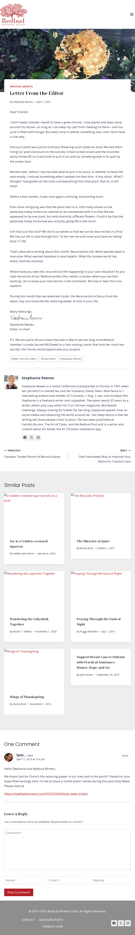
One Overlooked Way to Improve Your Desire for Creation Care (105, 456)
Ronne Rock (86, 548)
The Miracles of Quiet (93, 541)
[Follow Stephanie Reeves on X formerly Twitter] (31, 438)
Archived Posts (51, 920)
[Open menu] (131, 14)
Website (98, 880)
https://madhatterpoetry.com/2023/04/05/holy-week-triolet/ (46, 794)
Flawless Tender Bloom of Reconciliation (32, 454)
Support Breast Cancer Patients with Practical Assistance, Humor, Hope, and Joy (101, 662)
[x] (114, 923)
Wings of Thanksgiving (27, 697)
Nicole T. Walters (22, 631)
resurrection (48, 358)
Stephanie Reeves (23, 101)
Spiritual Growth (21, 86)
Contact (28, 920)
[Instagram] (128, 923)
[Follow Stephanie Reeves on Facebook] (25, 438)
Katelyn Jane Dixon (23, 553)
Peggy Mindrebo (89, 631)
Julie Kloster (86, 674)
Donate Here (53, 926)
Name (11, 880)
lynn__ (21, 755)
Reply (125, 755)
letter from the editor (23, 358)
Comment (14, 833)
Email (54, 880)
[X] (121, 923)
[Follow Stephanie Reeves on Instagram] (38, 438)
